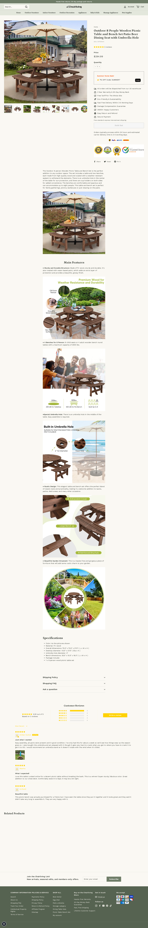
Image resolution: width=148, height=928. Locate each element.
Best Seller (57, 897)
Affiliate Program (38, 909)
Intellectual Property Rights (18, 910)
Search (13, 897)
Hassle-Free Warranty (82, 899)
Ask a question (50, 689)
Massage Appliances (110, 13)
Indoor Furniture (49, 13)
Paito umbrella (58, 903)
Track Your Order (17, 906)
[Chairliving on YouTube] (103, 905)
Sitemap (35, 912)
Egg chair (56, 900)
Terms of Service (17, 914)
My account (57, 915)
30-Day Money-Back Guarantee (82, 903)
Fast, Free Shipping (81, 908)
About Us (14, 900)
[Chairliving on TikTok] (111, 905)
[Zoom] (45, 61)
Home (18, 13)
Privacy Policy (37, 903)
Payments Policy (38, 897)
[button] (99, 47)
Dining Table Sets (59, 909)
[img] (20, 732)
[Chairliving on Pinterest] (107, 905)
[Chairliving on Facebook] (100, 905)
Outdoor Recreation (67, 13)
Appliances (82, 13)
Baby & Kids (95, 13)
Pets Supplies (127, 13)
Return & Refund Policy (41, 906)
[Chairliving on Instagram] (96, 905)
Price (96, 52)
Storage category (59, 906)
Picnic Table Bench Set (61, 912)
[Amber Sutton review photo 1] (20, 755)
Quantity (97, 62)
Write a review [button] (115, 715)
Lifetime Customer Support (84, 911)
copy (138, 80)
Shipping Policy (50, 677)
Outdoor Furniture (32, 13)
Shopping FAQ (49, 683)
